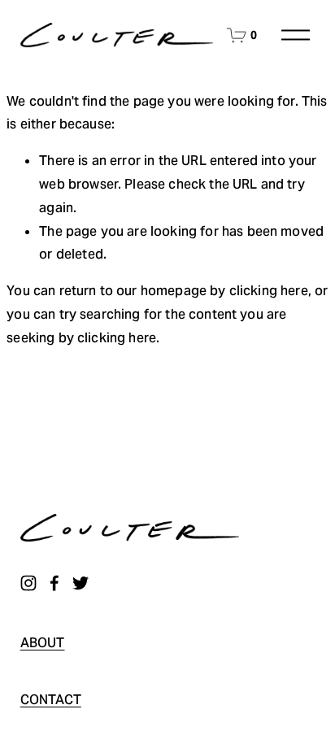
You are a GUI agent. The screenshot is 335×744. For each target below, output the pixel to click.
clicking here (268, 290)
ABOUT (42, 642)
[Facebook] (54, 583)
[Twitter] (80, 583)
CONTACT (50, 699)
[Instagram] (28, 583)
